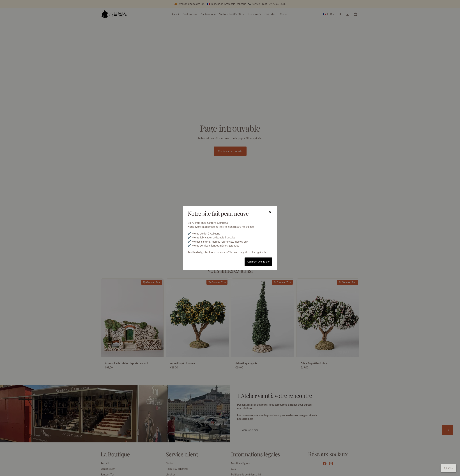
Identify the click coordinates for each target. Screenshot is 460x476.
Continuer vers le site (258, 261)
